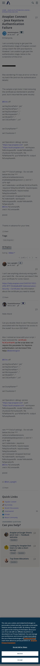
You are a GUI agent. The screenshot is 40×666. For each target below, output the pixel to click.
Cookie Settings (30, 638)
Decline (20, 654)
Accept (20, 660)
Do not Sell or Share (20, 647)
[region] (20, 641)
